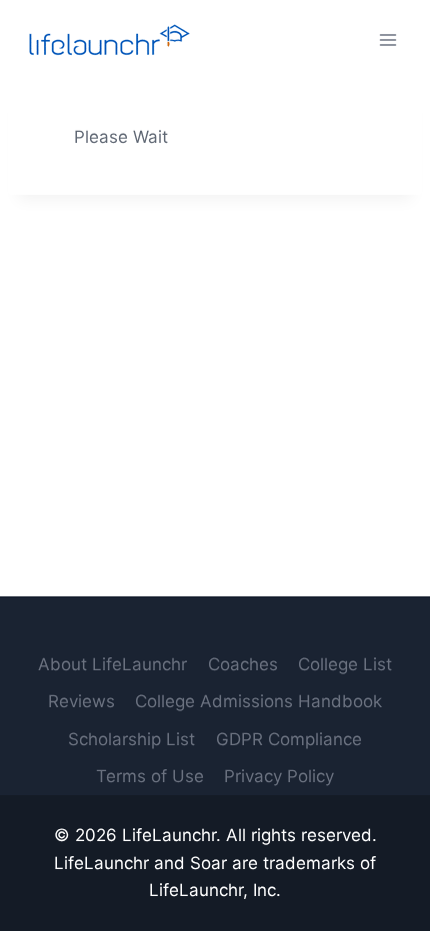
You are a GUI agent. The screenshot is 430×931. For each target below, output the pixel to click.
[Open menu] (387, 39)
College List (345, 664)
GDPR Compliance (289, 739)
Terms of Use (150, 776)
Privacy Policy (279, 776)
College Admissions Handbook (258, 701)
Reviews (81, 701)
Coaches (243, 664)
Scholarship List (131, 739)
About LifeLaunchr (112, 664)
